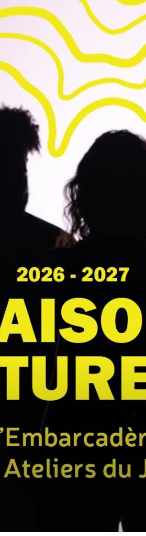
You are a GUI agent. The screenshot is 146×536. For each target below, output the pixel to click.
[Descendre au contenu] (100, 534)
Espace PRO (82, 533)
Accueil (48, 533)
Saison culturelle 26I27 (56, 533)
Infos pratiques (90, 533)
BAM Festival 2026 (74, 533)
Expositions (66, 533)
